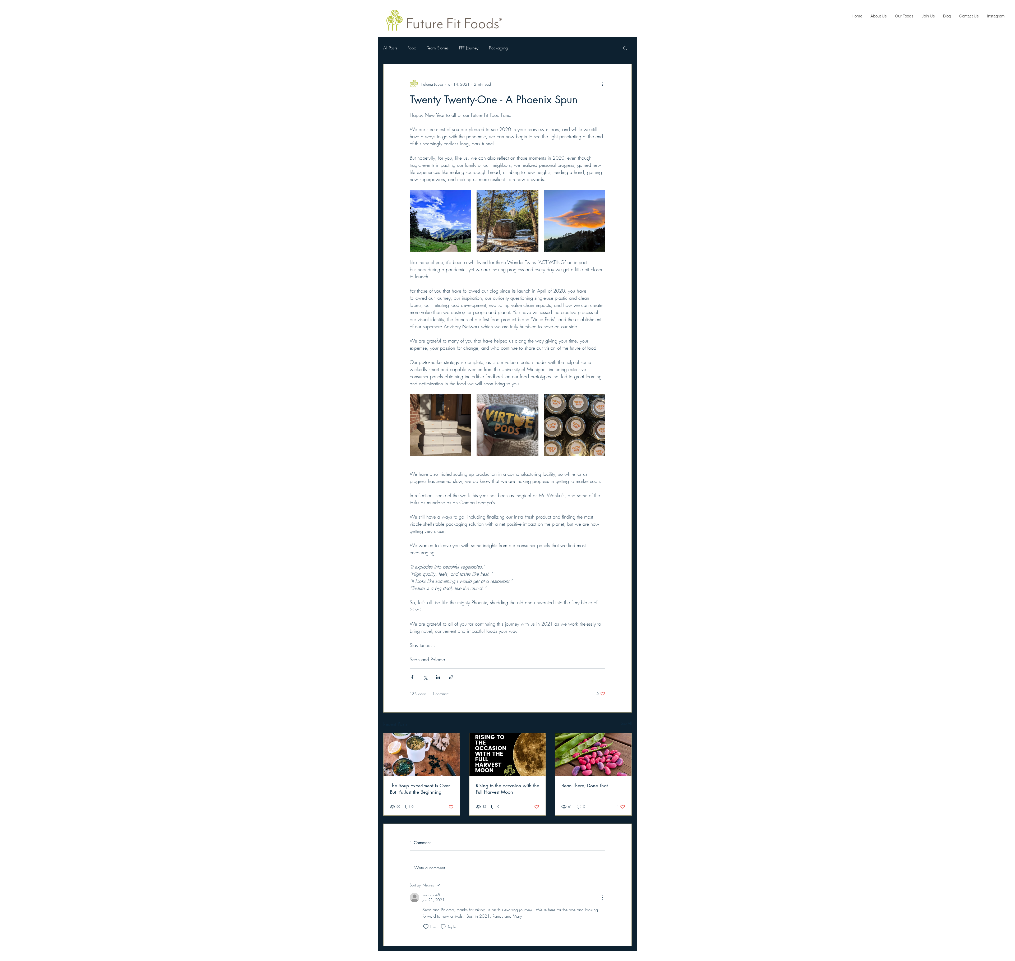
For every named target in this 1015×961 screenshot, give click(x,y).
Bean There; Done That (584, 785)
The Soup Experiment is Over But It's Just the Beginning (420, 788)
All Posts (390, 48)
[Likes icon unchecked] (425, 926)
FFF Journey (468, 48)
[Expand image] (440, 221)
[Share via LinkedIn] (438, 677)
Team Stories (438, 48)
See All (626, 723)
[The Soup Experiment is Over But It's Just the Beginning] (422, 754)
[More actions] (602, 84)
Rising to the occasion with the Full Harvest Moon (507, 788)
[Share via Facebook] (412, 677)
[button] (625, 48)
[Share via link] (451, 677)
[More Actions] (602, 897)
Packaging (498, 48)
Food (412, 48)
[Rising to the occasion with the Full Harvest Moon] (507, 754)
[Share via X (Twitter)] (425, 677)
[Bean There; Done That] (593, 754)
